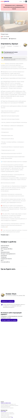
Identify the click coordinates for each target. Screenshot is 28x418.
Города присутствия (5, 415)
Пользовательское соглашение (7, 407)
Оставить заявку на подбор (9, 320)
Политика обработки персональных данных (9, 405)
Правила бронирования (5, 406)
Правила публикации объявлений (7, 413)
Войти (21, 1)
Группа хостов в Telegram (6, 417)
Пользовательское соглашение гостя (8, 404)
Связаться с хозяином (8, 301)
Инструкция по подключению (7, 416)
